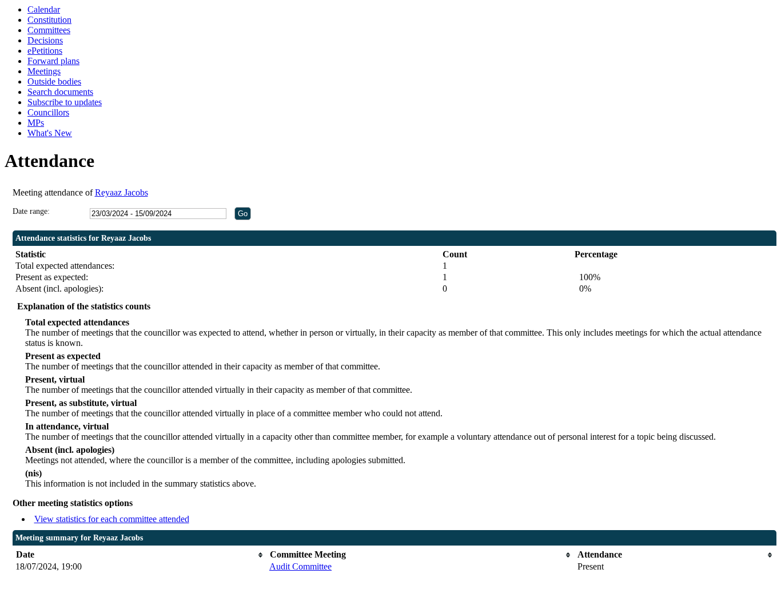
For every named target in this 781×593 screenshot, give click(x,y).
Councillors (48, 112)
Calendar (43, 9)
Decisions (45, 40)
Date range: (31, 211)
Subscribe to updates (64, 102)
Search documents (60, 92)
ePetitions (44, 50)
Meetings (44, 71)
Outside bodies (54, 81)
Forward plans (53, 61)
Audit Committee (300, 566)
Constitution (49, 20)
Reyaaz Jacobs (121, 192)
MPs (35, 123)
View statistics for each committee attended (111, 519)
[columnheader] (139, 555)
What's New (49, 133)
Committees (48, 30)
